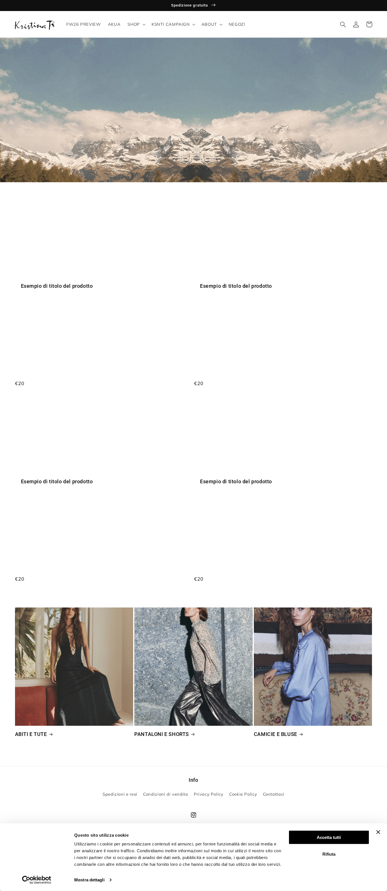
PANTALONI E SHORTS (161, 734)
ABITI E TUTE (31, 734)
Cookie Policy (243, 794)
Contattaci (273, 794)
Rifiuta (328, 853)
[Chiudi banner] (378, 832)
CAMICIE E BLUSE (275, 734)
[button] (136, 24)
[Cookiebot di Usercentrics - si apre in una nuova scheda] (36, 880)
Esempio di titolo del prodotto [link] (57, 286)
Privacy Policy (209, 794)
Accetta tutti (329, 837)
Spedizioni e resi (120, 794)
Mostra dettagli (89, 879)
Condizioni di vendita (165, 794)
